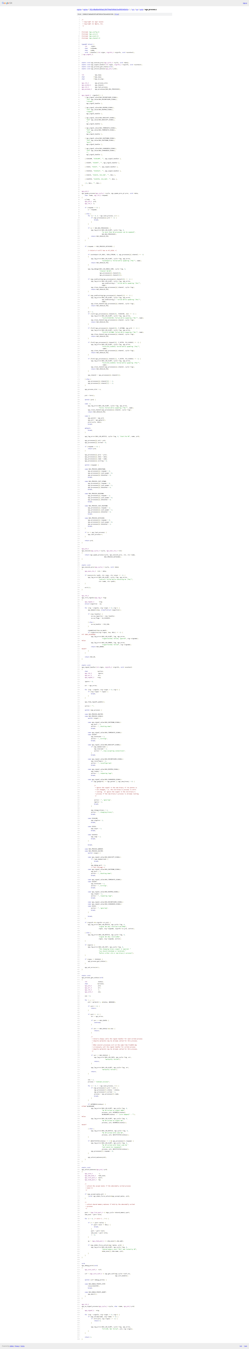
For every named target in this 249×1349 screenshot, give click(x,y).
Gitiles (12, 1346)
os (137, 9)
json (245, 1346)
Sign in (245, 3)
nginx (79, 9)
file (116, 14)
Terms (22, 1346)
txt (241, 1346)
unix (141, 9)
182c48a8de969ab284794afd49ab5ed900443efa (108, 9)
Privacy (17, 1346)
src (133, 9)
